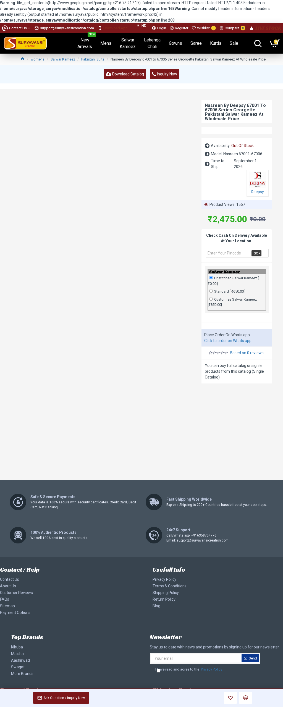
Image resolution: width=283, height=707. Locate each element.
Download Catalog (127, 74)
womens (37, 59)
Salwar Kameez (63, 59)
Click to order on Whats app (227, 340)
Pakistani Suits (92, 59)
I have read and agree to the (188, 669)
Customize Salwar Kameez (232, 302)
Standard (229, 291)
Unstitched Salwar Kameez (233, 281)
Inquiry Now (166, 74)
